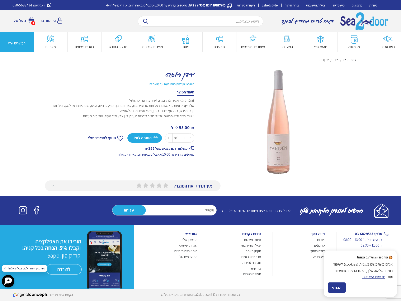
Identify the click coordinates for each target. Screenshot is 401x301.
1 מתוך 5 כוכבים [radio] (166, 185)
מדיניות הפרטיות (373, 277)
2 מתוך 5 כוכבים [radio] (159, 185)
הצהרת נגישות (251, 262)
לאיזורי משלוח (127, 154)
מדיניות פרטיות (251, 256)
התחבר (46, 20)
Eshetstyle (270, 5)
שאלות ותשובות (316, 5)
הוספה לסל (143, 137)
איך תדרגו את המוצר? (193, 186)
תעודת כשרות (246, 5)
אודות (373, 5)
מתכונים (357, 5)
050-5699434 (22, 5)
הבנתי (336, 287)
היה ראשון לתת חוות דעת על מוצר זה (172, 84)
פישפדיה (339, 5)
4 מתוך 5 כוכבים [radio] (145, 185)
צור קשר (255, 268)
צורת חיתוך (292, 5)
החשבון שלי (189, 239)
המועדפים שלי (188, 256)
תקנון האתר (253, 251)
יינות (336, 60)
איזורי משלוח (118, 5)
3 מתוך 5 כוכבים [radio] (152, 185)
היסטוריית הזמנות (185, 251)
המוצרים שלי (16, 43)
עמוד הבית (349, 60)
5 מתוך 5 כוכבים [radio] (139, 185)
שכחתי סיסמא (188, 245)
